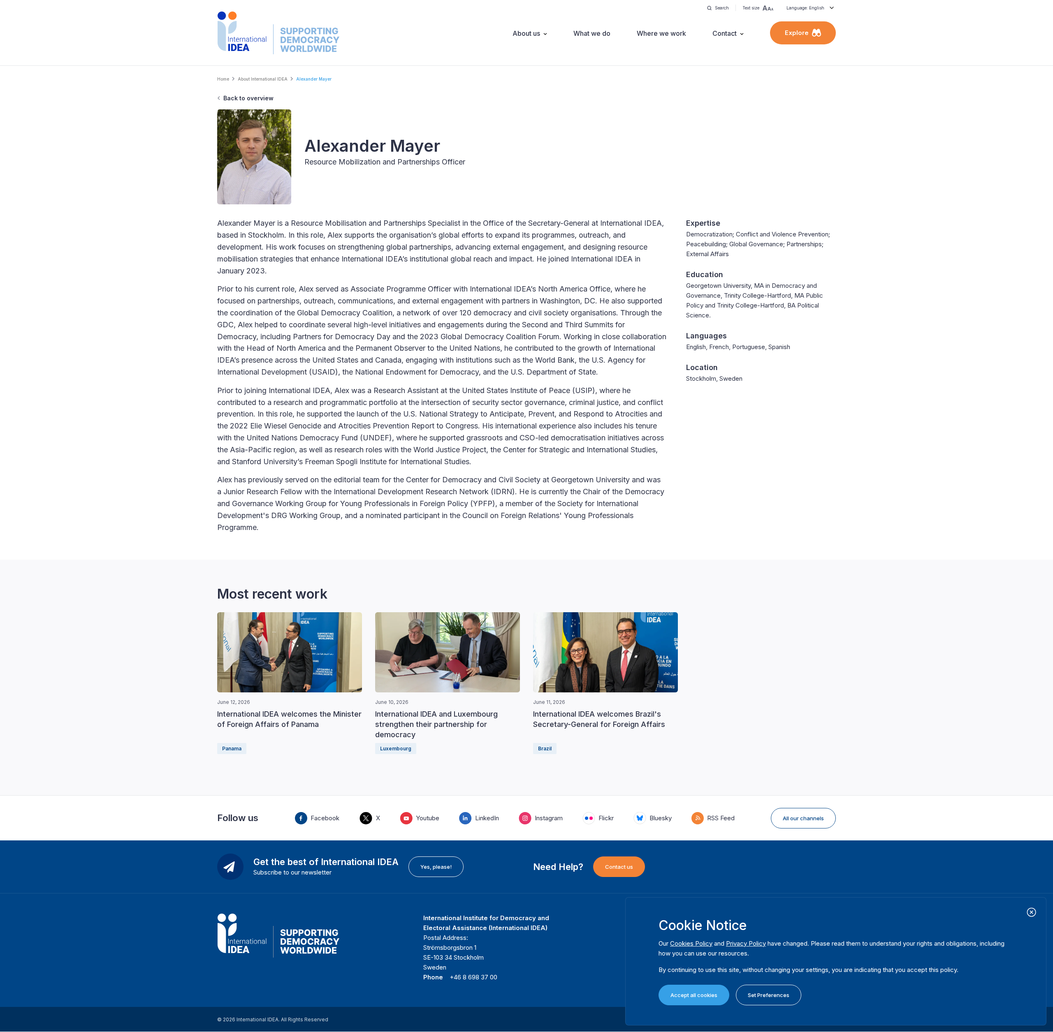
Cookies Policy (691, 943)
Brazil (545, 748)
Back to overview (248, 98)
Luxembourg (395, 748)
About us (526, 33)
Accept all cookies (693, 995)
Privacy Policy (746, 943)
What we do (591, 33)
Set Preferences (768, 995)
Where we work (661, 33)
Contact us (619, 866)
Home (223, 78)
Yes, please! (436, 866)
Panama (231, 748)
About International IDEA (263, 78)
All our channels (803, 818)
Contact (724, 33)
